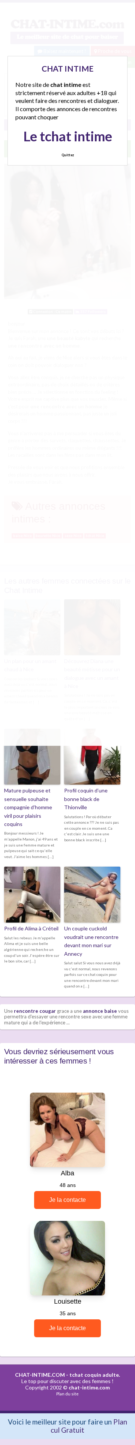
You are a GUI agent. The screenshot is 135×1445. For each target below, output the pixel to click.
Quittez (68, 155)
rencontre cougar (35, 1011)
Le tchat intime (67, 136)
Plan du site (67, 1393)
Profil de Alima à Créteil (31, 928)
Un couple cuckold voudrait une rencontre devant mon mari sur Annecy (91, 940)
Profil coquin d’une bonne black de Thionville (86, 798)
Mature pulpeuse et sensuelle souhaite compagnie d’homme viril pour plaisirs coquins (28, 807)
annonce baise (100, 1011)
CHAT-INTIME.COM (40, 1375)
